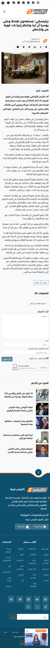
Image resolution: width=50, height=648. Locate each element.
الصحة (46, 580)
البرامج (21, 574)
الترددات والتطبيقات (7, 559)
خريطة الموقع (8, 550)
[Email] (18, 46)
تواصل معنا (7, 571)
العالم (37, 282)
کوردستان (45, 548)
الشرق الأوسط (46, 561)
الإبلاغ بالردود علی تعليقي (38, 358)
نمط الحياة (32, 548)
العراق (46, 554)
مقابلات (21, 548)
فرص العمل (9, 579)
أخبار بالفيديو (33, 576)
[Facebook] (46, 46)
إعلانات (8, 586)
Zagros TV (35, 38)
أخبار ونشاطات (20, 567)
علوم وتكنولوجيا (32, 561)
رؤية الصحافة (33, 584)
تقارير (22, 554)
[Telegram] (29, 46)
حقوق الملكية (15, 632)
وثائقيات (33, 554)
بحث (13, 617)
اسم (47, 340)
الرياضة (46, 574)
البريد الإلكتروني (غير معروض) (39, 348)
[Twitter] (40, 46)
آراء (22, 580)
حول (9, 565)
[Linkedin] (34, 46)
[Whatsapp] (23, 46)
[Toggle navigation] (4, 12)
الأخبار (45, 282)
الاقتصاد (45, 568)
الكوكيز (5, 632)
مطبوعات (20, 560)
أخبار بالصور (32, 568)
